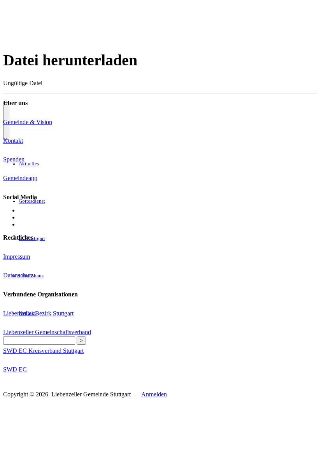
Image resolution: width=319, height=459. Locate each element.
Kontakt (13, 140)
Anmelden (154, 394)
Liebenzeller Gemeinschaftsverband (47, 332)
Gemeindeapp (20, 178)
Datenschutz (18, 275)
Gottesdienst (32, 201)
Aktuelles (29, 163)
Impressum (16, 256)
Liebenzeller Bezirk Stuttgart (38, 313)
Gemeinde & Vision (27, 122)
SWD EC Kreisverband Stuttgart (43, 350)
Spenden (14, 159)
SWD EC (15, 369)
